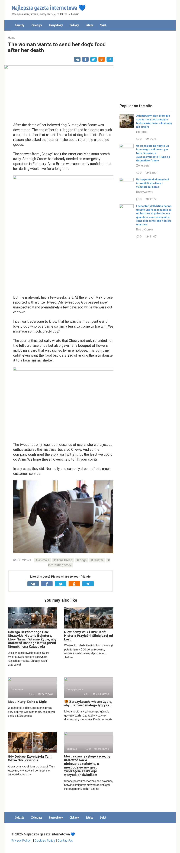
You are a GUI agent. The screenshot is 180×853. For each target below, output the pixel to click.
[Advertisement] (146, 68)
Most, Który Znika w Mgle (27, 702)
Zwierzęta (36, 25)
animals (43, 560)
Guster (98, 560)
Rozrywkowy (56, 25)
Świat (103, 25)
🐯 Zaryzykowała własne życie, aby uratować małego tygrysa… (88, 703)
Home (11, 37)
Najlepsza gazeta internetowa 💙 (49, 7)
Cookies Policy (45, 840)
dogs (83, 560)
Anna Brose (64, 560)
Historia (141, 132)
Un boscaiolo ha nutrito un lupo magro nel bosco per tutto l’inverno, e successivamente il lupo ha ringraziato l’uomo (153, 153)
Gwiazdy (19, 25)
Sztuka (89, 25)
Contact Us (65, 840)
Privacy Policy (21, 840)
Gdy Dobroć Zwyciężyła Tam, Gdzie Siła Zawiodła (30, 758)
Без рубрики (144, 229)
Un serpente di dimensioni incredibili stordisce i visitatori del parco (152, 183)
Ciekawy (74, 25)
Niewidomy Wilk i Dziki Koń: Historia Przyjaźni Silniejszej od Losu (88, 635)
